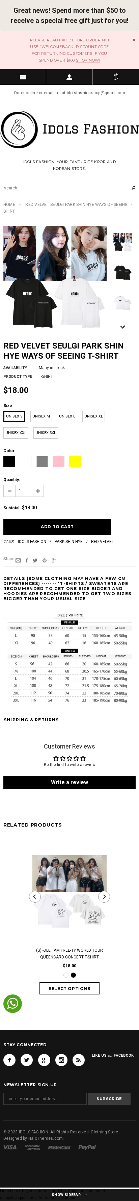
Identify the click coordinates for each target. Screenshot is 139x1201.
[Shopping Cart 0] (116, 77)
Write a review (69, 782)
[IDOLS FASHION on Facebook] (9, 1060)
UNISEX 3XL (45, 433)
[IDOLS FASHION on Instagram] (61, 1060)
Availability (15, 368)
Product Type (17, 376)
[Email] (18, 560)
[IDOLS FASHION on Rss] (79, 1060)
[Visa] (10, 1147)
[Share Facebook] (27, 560)
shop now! (88, 60)
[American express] (32, 1147)
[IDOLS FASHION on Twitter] (27, 1060)
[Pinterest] (45, 560)
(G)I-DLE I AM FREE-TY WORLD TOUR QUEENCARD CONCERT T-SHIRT (69, 953)
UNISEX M (41, 416)
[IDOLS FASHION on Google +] (44, 1060)
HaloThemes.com (45, 1138)
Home (9, 204)
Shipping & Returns (31, 719)
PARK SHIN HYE (69, 541)
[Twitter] (35, 560)
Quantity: (11, 479)
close (134, 39)
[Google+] (54, 560)
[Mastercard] (59, 1147)
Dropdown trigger (69, 77)
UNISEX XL (93, 416)
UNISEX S (14, 416)
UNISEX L (67, 416)
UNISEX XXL (15, 433)
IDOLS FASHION (32, 541)
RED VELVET (102, 541)
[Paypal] (87, 1147)
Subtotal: (11, 508)
